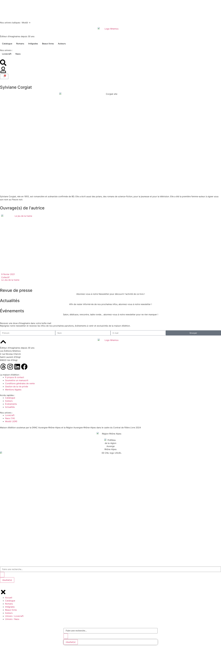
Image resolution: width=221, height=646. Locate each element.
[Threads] (3, 366)
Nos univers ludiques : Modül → (15, 22)
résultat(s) (71, 642)
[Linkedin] (17, 366)
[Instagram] (10, 366)
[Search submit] (66, 636)
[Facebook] (24, 366)
